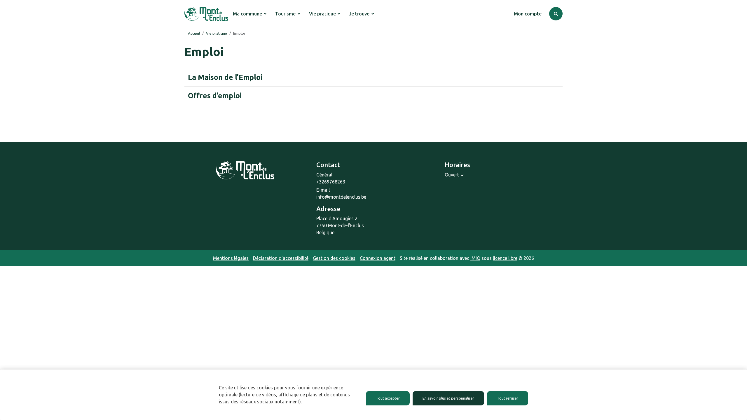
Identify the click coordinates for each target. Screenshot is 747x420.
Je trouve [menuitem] (359, 13)
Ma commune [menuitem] (247, 13)
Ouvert (452, 174)
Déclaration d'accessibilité (280, 258)
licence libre (505, 258)
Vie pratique (216, 33)
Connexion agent (377, 258)
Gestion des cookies (334, 258)
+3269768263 (330, 181)
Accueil (194, 33)
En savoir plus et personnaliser (448, 398)
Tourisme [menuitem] (285, 13)
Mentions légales (231, 258)
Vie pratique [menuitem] (322, 13)
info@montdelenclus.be (341, 197)
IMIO (475, 258)
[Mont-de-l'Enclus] (206, 14)
